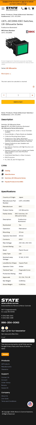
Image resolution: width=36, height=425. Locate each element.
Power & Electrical (20, 14)
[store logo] (12, 8)
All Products (5, 364)
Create (5, 2)
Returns (4, 385)
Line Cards (4, 399)
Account (4, 380)
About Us (4, 396)
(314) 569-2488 (7, 318)
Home (3, 14)
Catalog (7, 170)
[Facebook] (2, 328)
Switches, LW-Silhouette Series (15, 178)
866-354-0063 (10, 322)
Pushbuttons (5, 16)
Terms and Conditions (8, 401)
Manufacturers (6, 367)
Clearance (4, 369)
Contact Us (5, 377)
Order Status (5, 383)
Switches (30, 14)
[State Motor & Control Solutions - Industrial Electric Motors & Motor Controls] (10, 301)
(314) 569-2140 (8, 316)
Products (9, 14)
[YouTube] (6, 328)
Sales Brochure (10, 174)
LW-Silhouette (11, 68)
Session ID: (4, 388)
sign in (23, 2)
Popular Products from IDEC (14, 182)
